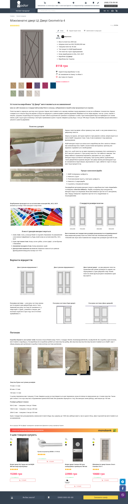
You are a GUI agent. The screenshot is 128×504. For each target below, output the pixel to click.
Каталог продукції (23, 11)
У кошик (23, 480)
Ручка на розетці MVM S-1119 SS (49, 451)
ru (108, 11)
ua (105, 11)
